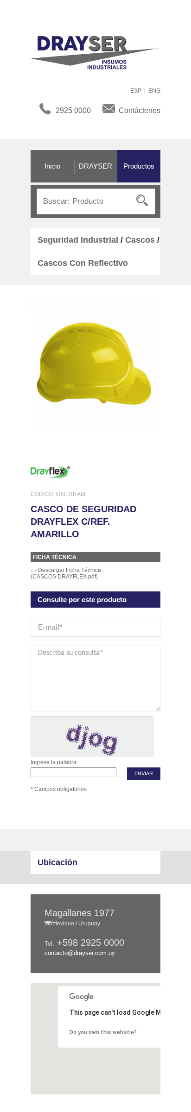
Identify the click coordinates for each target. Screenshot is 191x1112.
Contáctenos (139, 110)
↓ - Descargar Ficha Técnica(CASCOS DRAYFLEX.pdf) (66, 573)
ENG (154, 91)
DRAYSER (95, 166)
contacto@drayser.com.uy (80, 953)
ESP (135, 91)
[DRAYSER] (100, 52)
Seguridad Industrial (78, 240)
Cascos (140, 240)
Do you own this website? (103, 1032)
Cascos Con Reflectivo (83, 263)
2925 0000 (73, 110)
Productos (138, 166)
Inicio (52, 166)
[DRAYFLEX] (50, 472)
